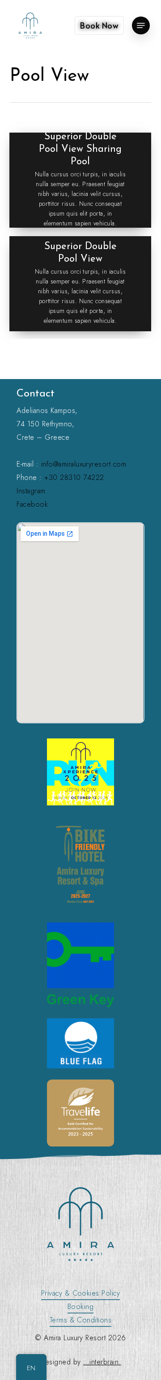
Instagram (31, 491)
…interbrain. (102, 1362)
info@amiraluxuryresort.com (83, 464)
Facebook (32, 504)
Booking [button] (80, 1306)
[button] (141, 25)
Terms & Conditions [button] (81, 1320)
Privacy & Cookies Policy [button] (80, 1293)
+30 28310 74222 (74, 477)
